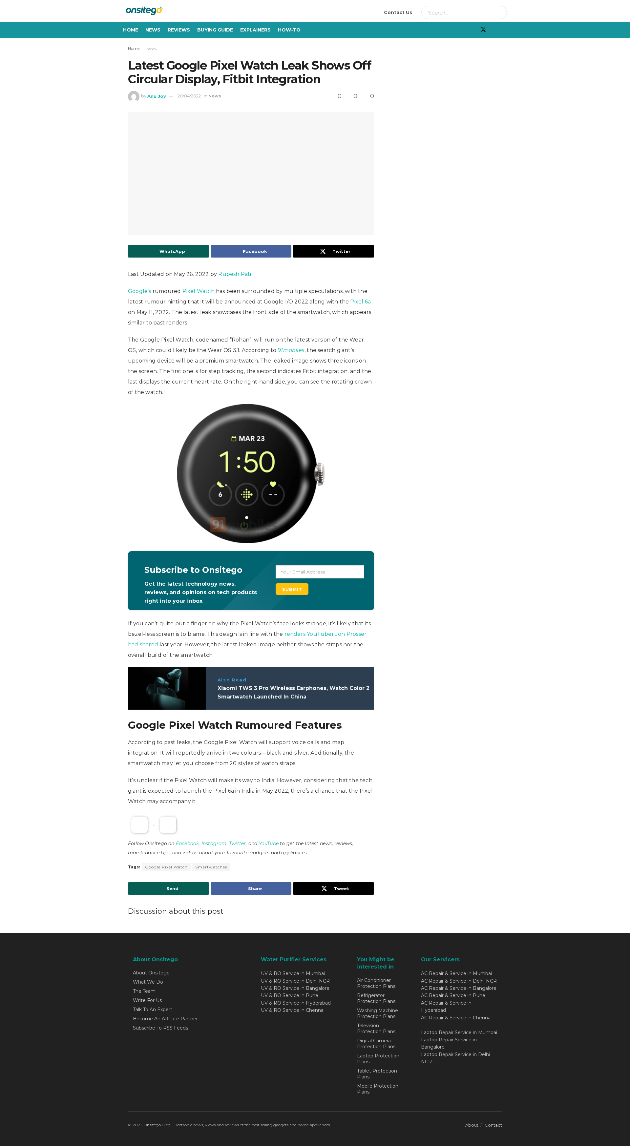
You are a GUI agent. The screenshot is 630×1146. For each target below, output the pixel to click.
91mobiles (291, 350)
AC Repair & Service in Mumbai (456, 973)
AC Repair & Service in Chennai (456, 1018)
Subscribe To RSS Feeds (160, 1028)
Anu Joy (156, 95)
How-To (289, 30)
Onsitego (152, 1124)
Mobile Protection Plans (377, 1089)
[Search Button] (500, 12)
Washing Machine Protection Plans (377, 1013)
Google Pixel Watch (166, 867)
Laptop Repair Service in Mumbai (459, 1032)
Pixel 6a (360, 302)
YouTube (269, 843)
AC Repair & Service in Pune (453, 995)
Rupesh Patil (235, 274)
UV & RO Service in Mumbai (293, 973)
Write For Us (147, 1000)
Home (130, 30)
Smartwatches (211, 867)
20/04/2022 (189, 95)
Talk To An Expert (152, 1009)
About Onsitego (151, 973)
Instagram (214, 843)
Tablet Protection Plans (377, 1074)
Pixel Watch (198, 291)
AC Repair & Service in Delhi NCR (459, 981)
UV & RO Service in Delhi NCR (295, 981)
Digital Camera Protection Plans (376, 1044)
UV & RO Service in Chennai (293, 1010)
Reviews (179, 30)
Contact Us (398, 12)
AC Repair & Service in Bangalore (458, 988)
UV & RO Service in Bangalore (295, 988)
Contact (493, 1125)
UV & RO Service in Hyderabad (296, 1003)
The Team (144, 991)
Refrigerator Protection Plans (376, 998)
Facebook (187, 843)
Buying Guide (215, 30)
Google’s (140, 291)
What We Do (148, 982)
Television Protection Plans (376, 1028)
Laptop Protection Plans (378, 1059)
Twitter (237, 843)
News (152, 30)
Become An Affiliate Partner (165, 1019)
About (471, 1125)
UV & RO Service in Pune (289, 995)
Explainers (255, 30)
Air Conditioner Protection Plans (376, 983)
